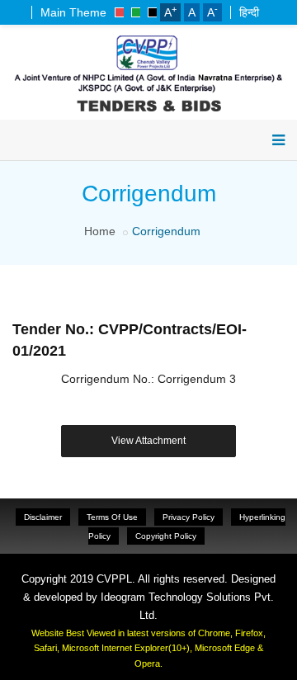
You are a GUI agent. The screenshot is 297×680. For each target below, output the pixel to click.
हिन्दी (249, 12)
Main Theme (73, 12)
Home (100, 231)
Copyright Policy (165, 536)
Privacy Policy (188, 517)
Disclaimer (43, 517)
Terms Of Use (112, 517)
